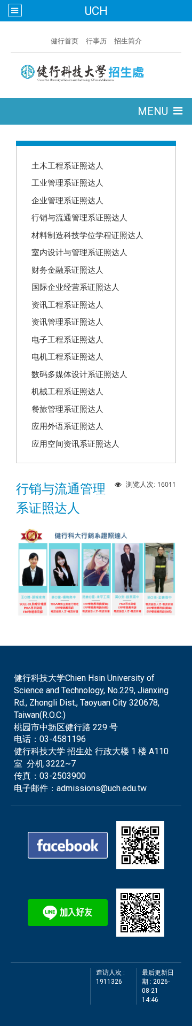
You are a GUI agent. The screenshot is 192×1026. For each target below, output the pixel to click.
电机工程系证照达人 (67, 356)
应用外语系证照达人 (67, 425)
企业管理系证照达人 (67, 200)
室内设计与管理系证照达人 (79, 252)
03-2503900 (62, 776)
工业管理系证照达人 (67, 182)
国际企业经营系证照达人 (75, 286)
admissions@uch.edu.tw (102, 788)
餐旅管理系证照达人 (67, 408)
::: (45, 39)
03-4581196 (62, 739)
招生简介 (128, 40)
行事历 (96, 40)
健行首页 (64, 40)
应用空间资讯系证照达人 (75, 443)
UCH (96, 11)
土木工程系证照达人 (67, 165)
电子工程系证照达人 (67, 339)
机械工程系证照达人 (67, 391)
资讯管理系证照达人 (67, 321)
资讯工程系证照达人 (67, 304)
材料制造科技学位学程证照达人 (87, 234)
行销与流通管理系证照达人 (79, 217)
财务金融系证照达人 (67, 269)
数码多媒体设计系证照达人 (79, 374)
